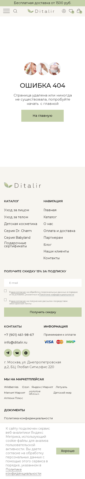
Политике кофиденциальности (56, 294)
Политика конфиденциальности (28, 418)
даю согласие (18, 292)
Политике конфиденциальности (23, 472)
